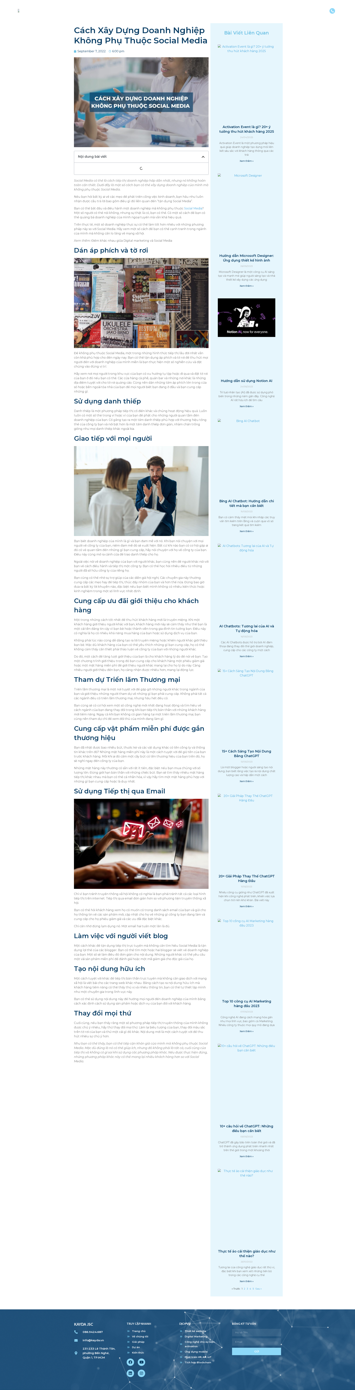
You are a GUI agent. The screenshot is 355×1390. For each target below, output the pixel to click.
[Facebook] (130, 1362)
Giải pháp (252, 12)
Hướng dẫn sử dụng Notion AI (246, 381)
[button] (203, 156)
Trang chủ (197, 12)
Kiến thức (294, 12)
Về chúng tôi (225, 12)
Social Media (193, 208)
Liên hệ (316, 12)
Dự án (273, 12)
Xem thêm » (246, 161)
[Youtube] (141, 1362)
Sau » (258, 1288)
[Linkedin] (130, 1373)
